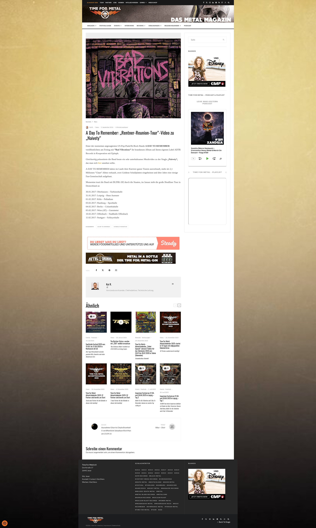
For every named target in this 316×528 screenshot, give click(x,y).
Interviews (129, 26)
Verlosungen (153, 26)
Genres (142, 2)
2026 (177, 473)
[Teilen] (96, 270)
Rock (176, 503)
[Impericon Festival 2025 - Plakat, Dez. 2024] (145, 373)
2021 (145, 473)
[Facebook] (203, 2)
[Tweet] (103, 270)
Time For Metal (143, 509)
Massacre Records (170, 488)
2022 (151, 473)
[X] (206, 2)
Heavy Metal (153, 488)
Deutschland (155, 482)
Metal (160, 491)
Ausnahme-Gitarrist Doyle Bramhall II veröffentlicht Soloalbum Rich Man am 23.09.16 (116, 429)
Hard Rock (141, 488)
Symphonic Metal (155, 506)
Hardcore (172, 485)
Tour (154, 509)
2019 (177, 470)
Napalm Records (143, 497)
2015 (151, 470)
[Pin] (109, 270)
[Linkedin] (213, 2)
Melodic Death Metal (145, 491)
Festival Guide (105, 26)
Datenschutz (116, 525)
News (97, 127)
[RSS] (219, 2)
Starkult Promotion (121, 226)
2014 (145, 470)
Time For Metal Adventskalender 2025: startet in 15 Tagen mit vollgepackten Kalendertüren (170, 344)
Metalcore (162, 494)
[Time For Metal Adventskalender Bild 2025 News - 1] (120, 373)
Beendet (138, 337)
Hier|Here (100, 479)
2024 (164, 473)
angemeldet (98, 452)
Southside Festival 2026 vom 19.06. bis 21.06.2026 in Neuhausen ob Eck (95, 346)
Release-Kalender (172, 26)
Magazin (90, 26)
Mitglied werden (132, 2)
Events (117, 26)
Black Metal (155, 476)
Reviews (140, 26)
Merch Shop (152, 2)
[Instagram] (209, 2)
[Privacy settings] (5, 523)
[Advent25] (170, 322)
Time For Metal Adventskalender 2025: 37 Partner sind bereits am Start (95, 395)
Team (102, 2)
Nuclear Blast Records (146, 500)
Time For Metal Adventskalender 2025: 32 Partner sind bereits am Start (120, 395)
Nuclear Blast (159, 497)
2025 (171, 473)
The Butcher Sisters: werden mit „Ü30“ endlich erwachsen (120, 342)
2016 (158, 470)
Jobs (115, 2)
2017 (164, 470)
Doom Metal (169, 482)
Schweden (140, 506)
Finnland (150, 485)
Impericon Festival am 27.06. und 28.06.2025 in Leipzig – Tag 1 (169, 398)
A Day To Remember (104, 226)
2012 (138, 470)
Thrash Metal (172, 506)
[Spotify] (216, 2)
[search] (223, 40)
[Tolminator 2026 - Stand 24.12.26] (145, 322)
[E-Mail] (116, 270)
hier (100, 163)
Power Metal (165, 500)
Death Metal (141, 482)
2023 (158, 473)
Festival (140, 485)
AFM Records (142, 476)
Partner (108, 2)
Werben (121, 2)
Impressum (107, 525)
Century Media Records (147, 479)
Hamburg (161, 485)
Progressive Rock (163, 503)
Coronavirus (166, 479)
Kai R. (91, 127)
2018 (171, 470)
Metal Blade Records (145, 494)
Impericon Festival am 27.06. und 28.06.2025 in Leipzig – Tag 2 (144, 395)
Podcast (187, 26)
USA (160, 509)
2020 (138, 473)
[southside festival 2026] (96, 322)
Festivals (94, 337)
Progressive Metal (144, 503)
